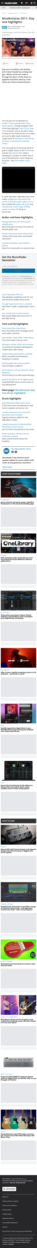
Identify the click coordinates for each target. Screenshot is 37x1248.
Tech (3, 13)
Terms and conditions (9, 1205)
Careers (4, 1227)
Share (6, 63)
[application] (18, 178)
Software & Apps (13, 13)
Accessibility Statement (10, 1223)
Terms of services (25, 276)
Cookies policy (7, 1214)
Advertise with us (8, 1218)
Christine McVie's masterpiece (20, 8)
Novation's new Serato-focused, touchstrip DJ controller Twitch (18, 141)
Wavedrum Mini (15, 153)
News (4, 27)
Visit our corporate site (17, 1183)
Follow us (20, 63)
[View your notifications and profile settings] (22, 3)
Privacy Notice (28, 278)
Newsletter (31, 63)
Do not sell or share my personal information (17, 1231)
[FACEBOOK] (13, 452)
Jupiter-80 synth (23, 204)
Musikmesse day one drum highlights (18, 391)
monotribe (29, 150)
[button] (2, 3)
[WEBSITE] (16, 452)
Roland (31, 201)
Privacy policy (6, 1210)
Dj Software (23, 13)
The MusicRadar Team (17, 26)
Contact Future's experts (10, 1201)
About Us (5, 1197)
